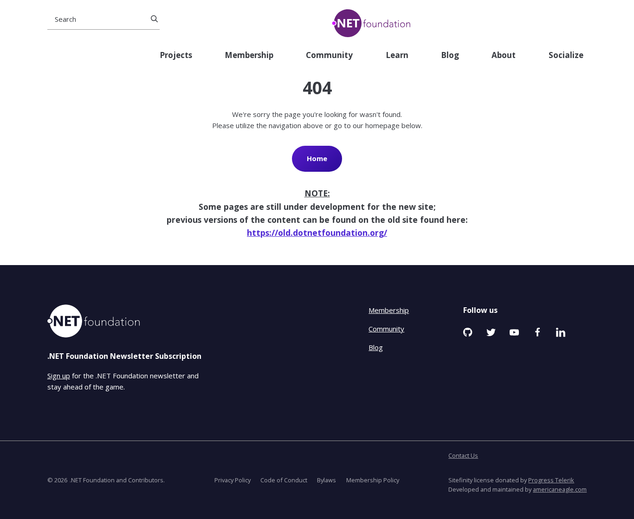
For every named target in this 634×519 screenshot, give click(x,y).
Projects (176, 55)
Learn (397, 55)
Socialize (566, 55)
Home (317, 158)
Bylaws (326, 480)
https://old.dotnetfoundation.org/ (317, 232)
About (504, 55)
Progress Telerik (551, 480)
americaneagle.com (560, 489)
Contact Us (463, 455)
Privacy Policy (232, 480)
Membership (249, 55)
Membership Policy (372, 480)
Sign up (58, 375)
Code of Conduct (283, 480)
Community (329, 55)
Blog (450, 55)
